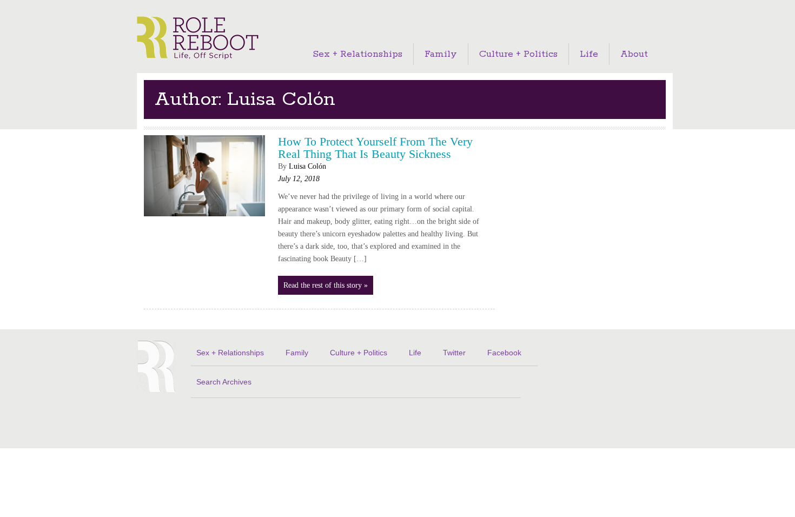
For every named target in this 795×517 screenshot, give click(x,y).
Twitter (454, 352)
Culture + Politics (518, 54)
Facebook (504, 352)
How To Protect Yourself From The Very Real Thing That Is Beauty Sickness (375, 148)
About (634, 54)
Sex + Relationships (357, 54)
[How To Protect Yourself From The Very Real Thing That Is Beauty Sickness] (204, 219)
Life (589, 54)
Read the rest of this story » (325, 285)
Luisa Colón (307, 166)
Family (441, 54)
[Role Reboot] (198, 38)
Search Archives (223, 381)
